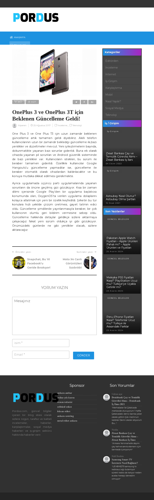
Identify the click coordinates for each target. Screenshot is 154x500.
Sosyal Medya (22, 76)
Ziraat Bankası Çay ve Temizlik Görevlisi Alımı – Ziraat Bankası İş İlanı (121, 156)
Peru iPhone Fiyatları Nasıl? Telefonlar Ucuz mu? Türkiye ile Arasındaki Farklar (120, 321)
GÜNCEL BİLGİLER (118, 219)
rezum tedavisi (64, 402)
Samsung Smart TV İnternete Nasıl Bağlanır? (125, 461)
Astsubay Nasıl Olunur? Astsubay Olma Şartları (121, 197)
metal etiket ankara (67, 420)
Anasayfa (19, 37)
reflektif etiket (64, 407)
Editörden (20, 100)
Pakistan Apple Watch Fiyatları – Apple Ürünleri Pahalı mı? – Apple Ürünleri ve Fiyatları (122, 242)
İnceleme (19, 69)
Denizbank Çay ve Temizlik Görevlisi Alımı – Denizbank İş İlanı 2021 (126, 401)
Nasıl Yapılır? (22, 92)
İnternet (19, 84)
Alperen (21, 125)
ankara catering (65, 416)
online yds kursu (66, 397)
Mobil (17, 53)
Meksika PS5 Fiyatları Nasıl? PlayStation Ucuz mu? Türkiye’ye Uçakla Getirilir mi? (121, 282)
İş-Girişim (19, 61)
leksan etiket (63, 411)
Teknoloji (20, 45)
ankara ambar (64, 393)
